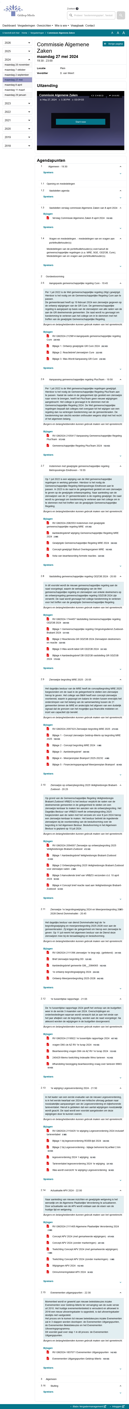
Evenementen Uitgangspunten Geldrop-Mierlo (80, 1358)
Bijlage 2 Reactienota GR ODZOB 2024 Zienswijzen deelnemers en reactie (84, 641)
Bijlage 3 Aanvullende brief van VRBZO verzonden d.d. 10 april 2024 (83, 877)
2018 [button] (8, 145)
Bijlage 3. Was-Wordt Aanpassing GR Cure (78, 359)
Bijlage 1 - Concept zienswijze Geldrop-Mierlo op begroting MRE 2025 (84, 737)
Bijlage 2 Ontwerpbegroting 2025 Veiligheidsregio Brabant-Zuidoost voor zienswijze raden (85, 867)
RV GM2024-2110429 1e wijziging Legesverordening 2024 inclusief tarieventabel (85, 1132)
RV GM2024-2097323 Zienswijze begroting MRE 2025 (85, 729)
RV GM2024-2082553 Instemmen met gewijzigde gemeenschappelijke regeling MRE (76, 525)
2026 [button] (8, 42)
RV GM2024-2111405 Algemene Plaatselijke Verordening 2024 (83, 1228)
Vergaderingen (26, 25)
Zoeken (71, 8)
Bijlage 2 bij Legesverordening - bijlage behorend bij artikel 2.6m (84, 1149)
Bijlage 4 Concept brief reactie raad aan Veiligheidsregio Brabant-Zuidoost (84, 887)
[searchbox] (91, 15)
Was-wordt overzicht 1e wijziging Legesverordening (83, 1170)
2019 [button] (8, 137)
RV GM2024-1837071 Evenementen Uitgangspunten (84, 1352)
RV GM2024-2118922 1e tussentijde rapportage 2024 (84, 1038)
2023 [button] (8, 103)
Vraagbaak (77, 25)
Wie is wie (61, 25)
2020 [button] (8, 128)
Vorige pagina (115, 43)
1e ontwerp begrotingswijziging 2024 (75, 972)
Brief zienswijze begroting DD (71, 959)
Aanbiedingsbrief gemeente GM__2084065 (79, 965)
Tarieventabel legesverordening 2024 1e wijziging (82, 1163)
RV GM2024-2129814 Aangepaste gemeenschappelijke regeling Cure (84, 338)
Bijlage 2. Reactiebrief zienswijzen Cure (77, 352)
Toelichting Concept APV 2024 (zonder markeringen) (83, 1259)
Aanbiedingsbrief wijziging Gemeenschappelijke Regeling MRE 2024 (83, 535)
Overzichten (44, 25)
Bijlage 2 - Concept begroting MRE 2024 (76, 745)
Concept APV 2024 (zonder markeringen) (78, 1242)
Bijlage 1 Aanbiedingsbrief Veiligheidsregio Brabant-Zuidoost (82, 857)
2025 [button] (8, 51)
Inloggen (117, 1406)
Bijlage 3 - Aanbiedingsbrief (70, 751)
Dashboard (9, 25)
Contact (90, 25)
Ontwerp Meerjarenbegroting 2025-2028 (77, 978)
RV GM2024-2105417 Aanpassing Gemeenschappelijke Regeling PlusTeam (84, 437)
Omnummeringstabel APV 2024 (72, 1272)
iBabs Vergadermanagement (88, 1406)
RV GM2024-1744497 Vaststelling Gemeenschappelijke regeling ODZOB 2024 (84, 621)
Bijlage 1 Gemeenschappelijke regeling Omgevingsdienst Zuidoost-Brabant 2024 (85, 631)
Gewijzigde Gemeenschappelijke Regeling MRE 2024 (84, 543)
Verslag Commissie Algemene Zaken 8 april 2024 (82, 218)
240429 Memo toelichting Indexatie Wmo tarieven (82, 1057)
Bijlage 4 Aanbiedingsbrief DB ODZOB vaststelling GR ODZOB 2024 (82, 657)
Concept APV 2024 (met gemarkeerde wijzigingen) (83, 1236)
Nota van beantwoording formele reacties (78, 555)
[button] (121, 15)
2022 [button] (8, 111)
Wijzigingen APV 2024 (67, 1265)
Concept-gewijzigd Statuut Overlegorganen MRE (82, 549)
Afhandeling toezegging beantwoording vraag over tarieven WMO (85, 1066)
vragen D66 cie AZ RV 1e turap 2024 (75, 1044)
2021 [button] (8, 120)
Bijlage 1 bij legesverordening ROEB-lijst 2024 (80, 1140)
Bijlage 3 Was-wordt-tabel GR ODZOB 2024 (79, 649)
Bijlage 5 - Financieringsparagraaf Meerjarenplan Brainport (87, 764)
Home (24, 33)
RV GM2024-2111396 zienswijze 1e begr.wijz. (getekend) (86, 952)
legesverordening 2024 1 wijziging (73, 1157)
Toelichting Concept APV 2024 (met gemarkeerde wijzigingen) (83, 1251)
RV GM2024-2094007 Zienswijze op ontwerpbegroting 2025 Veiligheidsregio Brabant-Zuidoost (81, 847)
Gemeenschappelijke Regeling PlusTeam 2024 (81, 445)
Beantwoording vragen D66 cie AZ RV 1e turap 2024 (84, 1051)
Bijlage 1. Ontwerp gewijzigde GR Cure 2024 (80, 346)
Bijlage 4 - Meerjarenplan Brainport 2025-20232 (80, 758)
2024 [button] (8, 59)
